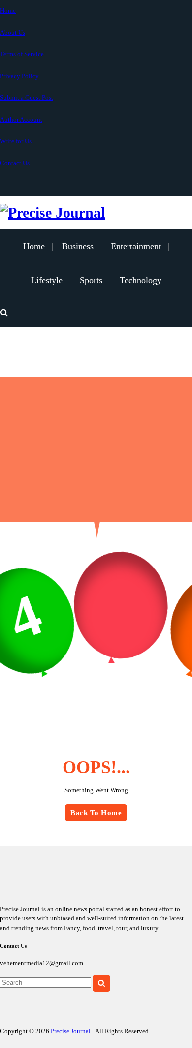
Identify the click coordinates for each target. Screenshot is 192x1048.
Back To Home (96, 813)
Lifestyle (47, 280)
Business (78, 246)
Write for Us (16, 141)
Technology (140, 280)
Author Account (21, 119)
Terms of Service (22, 54)
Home (8, 10)
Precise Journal (71, 1031)
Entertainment (136, 246)
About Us (12, 32)
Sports (91, 280)
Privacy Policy (19, 76)
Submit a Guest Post (26, 97)
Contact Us (15, 163)
